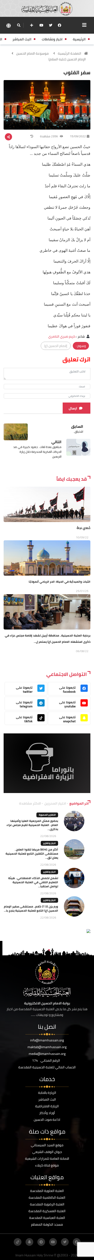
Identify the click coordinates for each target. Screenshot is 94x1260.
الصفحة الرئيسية (69, 53)
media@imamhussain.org (47, 1054)
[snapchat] (29, 1242)
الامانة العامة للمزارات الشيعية (47, 1158)
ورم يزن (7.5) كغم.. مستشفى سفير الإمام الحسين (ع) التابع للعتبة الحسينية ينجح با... (31, 908)
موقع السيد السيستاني (47, 1145)
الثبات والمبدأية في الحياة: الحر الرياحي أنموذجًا (59, 581)
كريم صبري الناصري (61, 336)
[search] (18, 25)
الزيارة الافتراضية (47, 1106)
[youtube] (41, 25)
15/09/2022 (78, 136)
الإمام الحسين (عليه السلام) (67, 59)
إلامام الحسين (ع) (55, 346)
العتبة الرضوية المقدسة (47, 1204)
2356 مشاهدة (49, 136)
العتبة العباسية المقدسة (47, 1218)
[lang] (8, 25)
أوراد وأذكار (47, 1113)
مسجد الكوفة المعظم (47, 1224)
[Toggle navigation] (84, 25)
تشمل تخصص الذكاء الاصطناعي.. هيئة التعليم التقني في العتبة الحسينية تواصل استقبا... (33, 882)
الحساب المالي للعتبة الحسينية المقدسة (47, 1067)
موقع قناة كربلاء (47, 1165)
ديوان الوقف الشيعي (47, 1152)
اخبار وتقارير (49, 843)
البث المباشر (47, 1099)
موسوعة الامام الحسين (32, 53)
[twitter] (51, 25)
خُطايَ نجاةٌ (83, 528)
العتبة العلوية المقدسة (47, 1191)
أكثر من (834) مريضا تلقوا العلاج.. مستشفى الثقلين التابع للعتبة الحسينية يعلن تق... (32, 853)
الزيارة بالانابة (47, 1093)
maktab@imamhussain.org (47, 1047)
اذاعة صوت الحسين (47, 1119)
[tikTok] (17, 1242)
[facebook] (59, 25)
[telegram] (41, 1242)
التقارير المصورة (47, 815)
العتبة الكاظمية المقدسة (47, 1197)
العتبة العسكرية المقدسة (47, 1211)
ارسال (73, 408)
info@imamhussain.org (47, 1040)
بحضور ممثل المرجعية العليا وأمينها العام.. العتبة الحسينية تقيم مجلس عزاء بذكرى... (32, 825)
